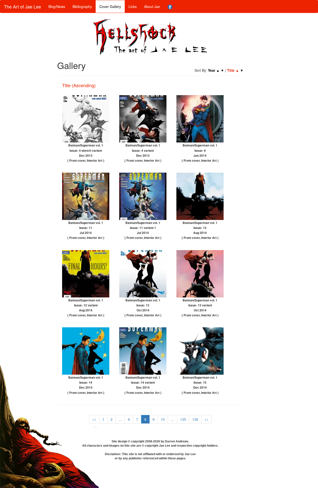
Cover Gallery (110, 6)
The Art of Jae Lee (22, 6)
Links (132, 6)
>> (206, 419)
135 (183, 419)
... (120, 419)
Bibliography (82, 6)
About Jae (152, 6)
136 (195, 419)
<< (94, 419)
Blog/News (56, 6)
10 (163, 419)
